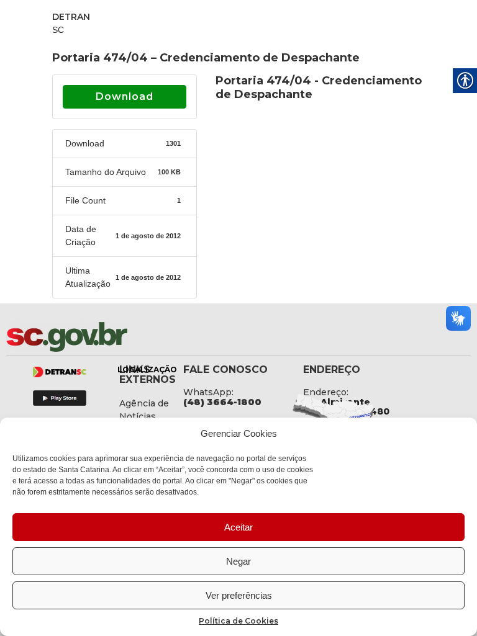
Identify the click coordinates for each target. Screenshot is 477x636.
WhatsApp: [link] (208, 392)
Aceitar (238, 527)
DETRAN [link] (71, 16)
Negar (238, 561)
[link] (99, 337)
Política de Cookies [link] (238, 620)
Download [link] (124, 96)
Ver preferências (239, 595)
